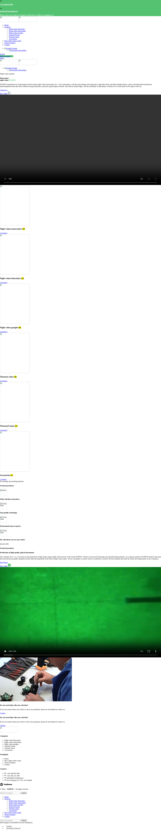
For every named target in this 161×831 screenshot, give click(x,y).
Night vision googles (16, 33)
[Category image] (14, 225)
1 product (3, 479)
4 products (3, 332)
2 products (3, 430)
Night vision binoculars (17, 29)
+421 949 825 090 (6, 4)
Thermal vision (14, 37)
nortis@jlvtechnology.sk (9, 11)
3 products (3, 233)
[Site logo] (9, 21)
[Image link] (6, 785)
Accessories (13, 39)
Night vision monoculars (17, 31)
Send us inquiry (5, 56)
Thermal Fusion (14, 35)
